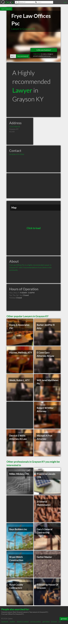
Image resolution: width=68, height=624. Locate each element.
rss (60, 621)
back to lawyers (6, 9)
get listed (45, 621)
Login (65, 2)
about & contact (23, 621)
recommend (22, 56)
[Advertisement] (34, 185)
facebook (4, 621)
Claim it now (37, 54)
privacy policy (35, 621)
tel (16, 154)
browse (54, 621)
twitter (12, 621)
